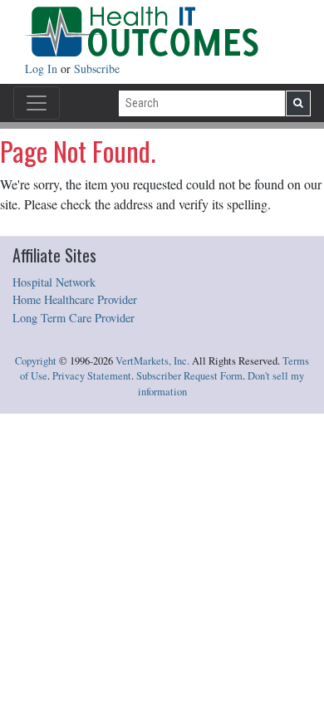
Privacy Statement (91, 376)
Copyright (35, 361)
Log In (43, 68)
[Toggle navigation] (36, 103)
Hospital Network (54, 282)
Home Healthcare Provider (74, 299)
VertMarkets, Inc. (152, 361)
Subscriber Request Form (189, 376)
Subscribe (97, 68)
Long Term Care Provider (73, 318)
